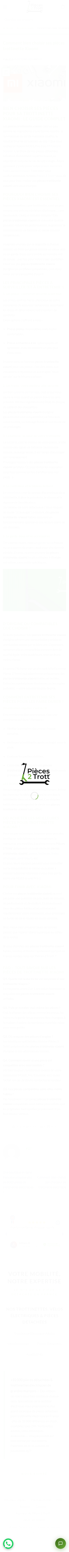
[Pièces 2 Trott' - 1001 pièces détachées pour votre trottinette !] (34, 773)
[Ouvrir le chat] (60, 1543)
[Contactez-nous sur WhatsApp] (8, 1543)
